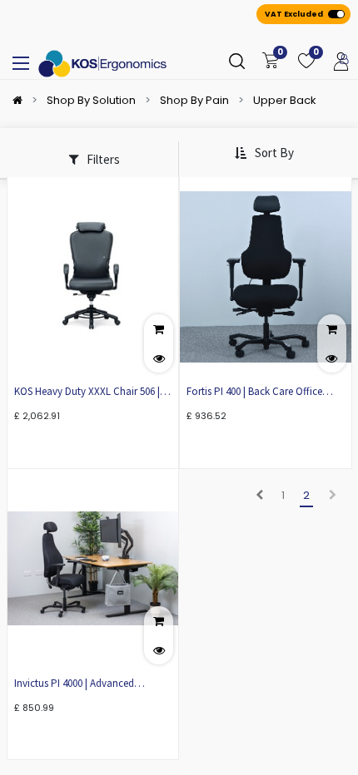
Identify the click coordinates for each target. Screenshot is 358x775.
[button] (264, 153)
